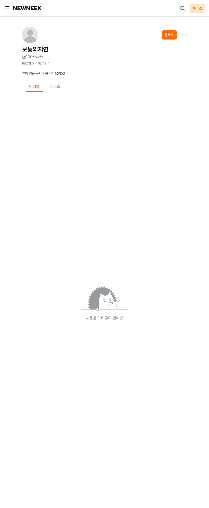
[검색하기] (182, 8)
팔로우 (169, 35)
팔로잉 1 (43, 63)
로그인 (197, 8)
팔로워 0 (28, 63)
